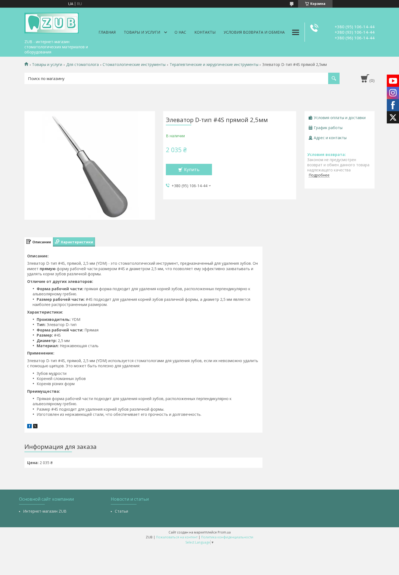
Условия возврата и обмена (254, 32)
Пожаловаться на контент (177, 537)
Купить (191, 170)
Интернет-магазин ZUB (44, 511)
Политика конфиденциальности (227, 537)
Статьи (121, 511)
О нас (180, 32)
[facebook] (29, 426)
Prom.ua (224, 532)
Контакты (205, 32)
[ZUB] (51, 22)
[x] (35, 426)
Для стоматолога (82, 64)
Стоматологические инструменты (134, 64)
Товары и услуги (142, 32)
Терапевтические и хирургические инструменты (214, 64)
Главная (107, 32)
